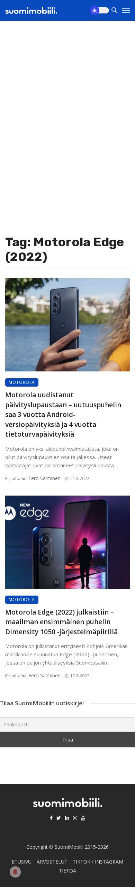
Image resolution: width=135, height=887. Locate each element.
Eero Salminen (44, 478)
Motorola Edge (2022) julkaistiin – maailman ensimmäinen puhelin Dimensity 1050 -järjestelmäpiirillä (61, 622)
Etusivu (22, 861)
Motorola (22, 382)
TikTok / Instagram (98, 861)
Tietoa (67, 870)
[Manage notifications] (15, 871)
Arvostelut (52, 861)
